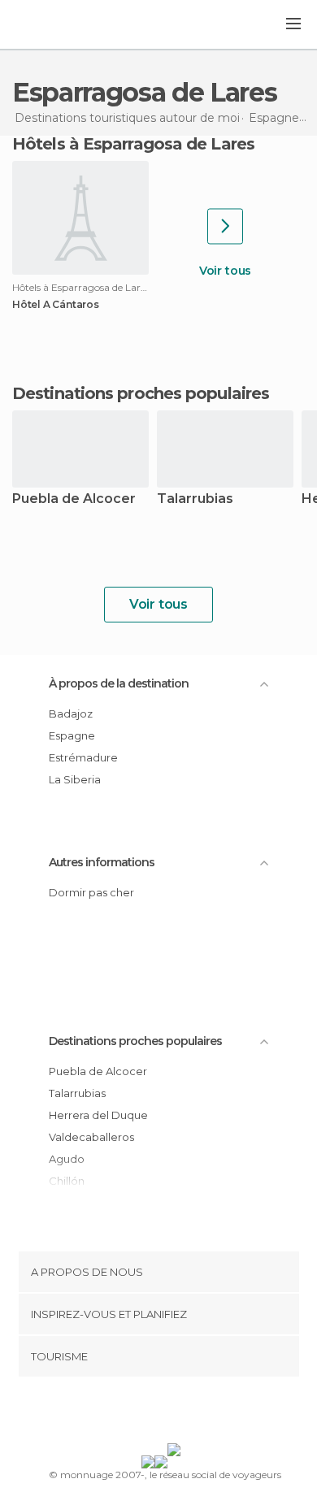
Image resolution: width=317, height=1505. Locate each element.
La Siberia (75, 779)
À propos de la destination (119, 683)
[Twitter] (154, 1413)
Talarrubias (195, 499)
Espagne (72, 735)
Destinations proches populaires (140, 393)
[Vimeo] (175, 1413)
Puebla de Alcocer (74, 499)
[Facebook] (133, 1413)
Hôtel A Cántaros (55, 304)
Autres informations (101, 862)
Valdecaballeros (91, 1136)
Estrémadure (83, 757)
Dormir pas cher (91, 892)
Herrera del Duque (98, 1114)
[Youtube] (197, 1413)
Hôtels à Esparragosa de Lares (133, 144)
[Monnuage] (56, 25)
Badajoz (71, 713)
